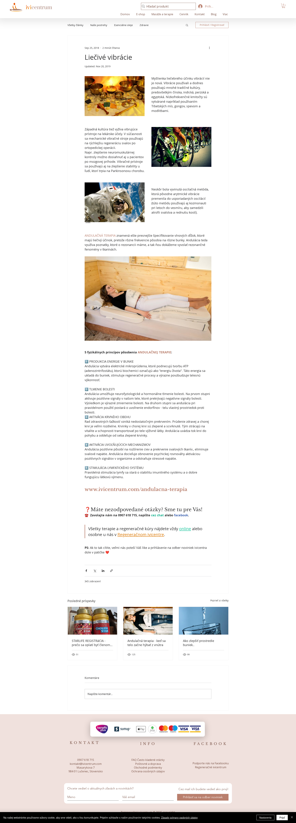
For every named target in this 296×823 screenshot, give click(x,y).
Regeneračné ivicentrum (210, 767)
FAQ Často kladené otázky (148, 760)
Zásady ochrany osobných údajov (179, 817)
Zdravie (144, 25)
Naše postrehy (98, 25)
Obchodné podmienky (148, 767)
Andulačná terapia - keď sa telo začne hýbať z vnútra (146, 643)
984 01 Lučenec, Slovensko (86, 771)
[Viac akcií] (209, 48)
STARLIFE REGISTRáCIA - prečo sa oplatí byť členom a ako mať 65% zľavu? (92, 643)
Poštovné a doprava (148, 764)
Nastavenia (265, 817)
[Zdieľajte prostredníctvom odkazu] (111, 570)
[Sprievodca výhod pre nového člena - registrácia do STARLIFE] (92, 621)
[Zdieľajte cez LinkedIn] (103, 570)
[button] (283, 6)
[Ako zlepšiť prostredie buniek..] (203, 621)
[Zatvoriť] (292, 817)
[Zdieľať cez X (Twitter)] (94, 570)
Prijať (282, 817)
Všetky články (75, 25)
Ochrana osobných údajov (148, 771)
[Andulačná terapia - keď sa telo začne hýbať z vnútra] (148, 621)
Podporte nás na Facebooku (211, 763)
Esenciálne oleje (123, 25)
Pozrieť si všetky (219, 600)
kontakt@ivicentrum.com (86, 764)
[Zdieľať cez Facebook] (86, 570)
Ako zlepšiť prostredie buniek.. (198, 643)
